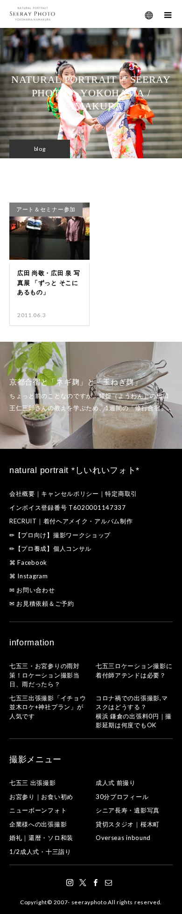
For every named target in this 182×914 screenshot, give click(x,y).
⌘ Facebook (28, 562)
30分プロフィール (122, 796)
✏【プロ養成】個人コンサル (50, 548)
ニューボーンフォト (38, 810)
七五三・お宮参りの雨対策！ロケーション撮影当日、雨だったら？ (44, 675)
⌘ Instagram (28, 576)
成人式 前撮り (116, 782)
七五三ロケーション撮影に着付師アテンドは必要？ (134, 670)
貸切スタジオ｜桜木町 (128, 824)
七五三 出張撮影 (32, 782)
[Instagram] (70, 882)
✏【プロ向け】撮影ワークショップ (60, 535)
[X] (83, 882)
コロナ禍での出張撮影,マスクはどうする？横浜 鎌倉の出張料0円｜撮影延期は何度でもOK (134, 711)
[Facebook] (95, 882)
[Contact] (108, 882)
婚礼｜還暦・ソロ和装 (41, 837)
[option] (91, 395)
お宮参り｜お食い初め (41, 796)
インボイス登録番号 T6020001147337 (67, 507)
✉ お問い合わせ (32, 590)
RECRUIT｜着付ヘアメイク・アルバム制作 (71, 521)
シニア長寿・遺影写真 (128, 810)
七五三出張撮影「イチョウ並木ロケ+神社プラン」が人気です (47, 707)
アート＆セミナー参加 (46, 209)
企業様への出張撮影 (38, 824)
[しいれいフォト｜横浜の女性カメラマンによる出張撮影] (32, 14)
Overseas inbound (123, 837)
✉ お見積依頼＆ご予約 (41, 603)
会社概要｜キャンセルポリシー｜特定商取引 (73, 493)
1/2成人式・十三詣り (40, 851)
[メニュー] (168, 14)
